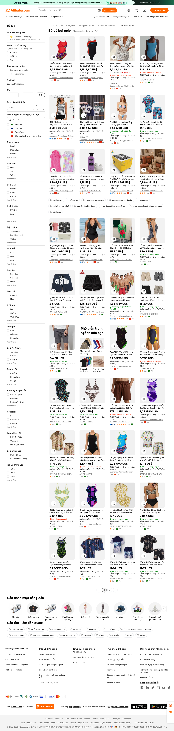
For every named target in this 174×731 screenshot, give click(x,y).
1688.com (59, 719)
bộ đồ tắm (115, 635)
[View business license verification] (111, 727)
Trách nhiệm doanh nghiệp (16, 665)
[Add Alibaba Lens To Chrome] (45, 706)
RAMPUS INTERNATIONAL (151, 138)
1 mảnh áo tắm (17, 629)
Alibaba (51, 26)
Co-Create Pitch (12, 659)
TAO (108, 719)
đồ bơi (101, 635)
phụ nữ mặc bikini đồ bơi (86, 206)
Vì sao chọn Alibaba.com (15, 654)
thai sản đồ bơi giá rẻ (61, 206)
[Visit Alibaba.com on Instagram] (158, 687)
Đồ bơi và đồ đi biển (106, 26)
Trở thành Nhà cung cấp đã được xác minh (154, 671)
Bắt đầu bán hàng (147, 659)
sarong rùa (77, 629)
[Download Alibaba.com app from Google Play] (159, 706)
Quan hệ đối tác (147, 677)
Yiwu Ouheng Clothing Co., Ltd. (62, 190)
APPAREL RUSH (146, 262)
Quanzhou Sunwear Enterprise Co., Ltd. (62, 78)
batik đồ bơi (93, 629)
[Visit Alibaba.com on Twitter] (152, 687)
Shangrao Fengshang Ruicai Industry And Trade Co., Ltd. (62, 136)
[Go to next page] (115, 590)
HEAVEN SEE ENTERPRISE (121, 260)
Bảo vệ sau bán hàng (48, 670)
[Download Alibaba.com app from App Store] (139, 706)
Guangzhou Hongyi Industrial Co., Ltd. (122, 140)
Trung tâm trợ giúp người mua (119, 654)
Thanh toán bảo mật (47, 654)
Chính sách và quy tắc (48, 682)
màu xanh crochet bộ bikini (43, 635)
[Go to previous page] (99, 590)
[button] (99, 10)
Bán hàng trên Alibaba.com (151, 654)
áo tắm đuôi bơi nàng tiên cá (114, 206)
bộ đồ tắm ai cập (37, 629)
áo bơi (129, 635)
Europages (126, 719)
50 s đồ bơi (110, 629)
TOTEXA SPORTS (147, 80)
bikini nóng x (57, 200)
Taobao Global (98, 719)
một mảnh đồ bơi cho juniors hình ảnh (136, 629)
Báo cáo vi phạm (113, 682)
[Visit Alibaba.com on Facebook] (142, 687)
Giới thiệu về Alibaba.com (16, 649)
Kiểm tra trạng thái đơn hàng (152, 665)
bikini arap (57, 212)
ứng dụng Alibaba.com (118, 706)
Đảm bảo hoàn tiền (47, 659)
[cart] (137, 11)
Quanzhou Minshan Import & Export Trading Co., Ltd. (122, 316)
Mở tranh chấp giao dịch (117, 665)
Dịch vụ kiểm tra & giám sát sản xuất (52, 676)
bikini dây (87, 635)
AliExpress (48, 719)
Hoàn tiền (111, 670)
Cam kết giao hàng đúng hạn (51, 665)
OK (40, 95)
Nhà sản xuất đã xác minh (83, 657)
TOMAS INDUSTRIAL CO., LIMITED (152, 190)
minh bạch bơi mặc (68, 635)
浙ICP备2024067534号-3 (156, 727)
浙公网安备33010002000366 (131, 727)
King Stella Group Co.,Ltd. (90, 190)
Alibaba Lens (16, 706)
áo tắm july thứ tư (58, 629)
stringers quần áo (18, 635)
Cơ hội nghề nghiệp (13, 670)
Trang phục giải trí (86, 26)
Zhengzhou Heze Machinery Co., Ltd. (62, 260)
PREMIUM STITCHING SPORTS (92, 312)
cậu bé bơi (74, 200)
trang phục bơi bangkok (95, 200)
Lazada (87, 719)
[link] (170, 705)
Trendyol (116, 719)
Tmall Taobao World (74, 719)
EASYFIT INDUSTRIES (149, 314)
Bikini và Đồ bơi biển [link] (127, 26)
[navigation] (26, 308)
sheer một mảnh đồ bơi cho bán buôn (147, 206)
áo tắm (142, 635)
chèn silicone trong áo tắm (122, 200)
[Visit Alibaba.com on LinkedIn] (147, 687)
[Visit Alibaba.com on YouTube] (163, 687)
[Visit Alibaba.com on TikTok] (169, 687)
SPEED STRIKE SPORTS (59, 368)
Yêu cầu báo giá (79, 662)
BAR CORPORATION (58, 312)
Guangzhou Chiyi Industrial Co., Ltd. (92, 260)
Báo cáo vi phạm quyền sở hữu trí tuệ (121, 676)
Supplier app (75, 706)
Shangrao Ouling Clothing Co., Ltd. (122, 86)
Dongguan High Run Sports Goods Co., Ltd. (92, 78)
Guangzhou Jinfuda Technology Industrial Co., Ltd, (122, 190)
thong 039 (144, 200)
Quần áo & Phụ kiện (67, 26)
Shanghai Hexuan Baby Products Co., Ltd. (92, 140)
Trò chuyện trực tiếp (115, 659)
